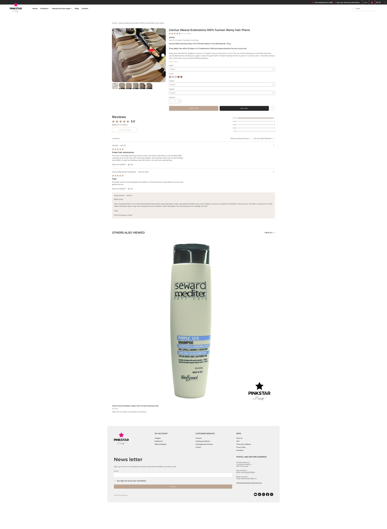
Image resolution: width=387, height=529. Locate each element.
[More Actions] (274, 145)
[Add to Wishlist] (272, 108)
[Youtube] (255, 494)
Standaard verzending (137, 412)
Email (116, 471)
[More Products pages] (48, 8)
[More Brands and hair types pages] (71, 8)
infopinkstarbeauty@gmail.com (249, 483)
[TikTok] (259, 494)
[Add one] (179, 101)
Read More (173, 62)
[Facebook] (267, 494)
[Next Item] (163, 55)
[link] (180, 33)
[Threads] (271, 494)
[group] (193, 326)
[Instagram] (263, 494)
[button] (372, 2)
